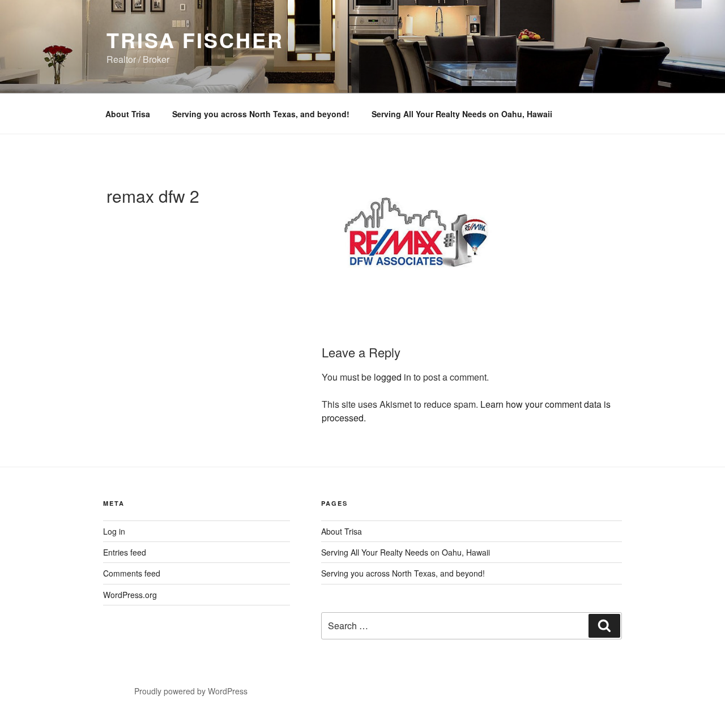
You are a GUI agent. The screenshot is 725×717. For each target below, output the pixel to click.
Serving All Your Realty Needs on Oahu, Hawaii (462, 114)
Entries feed (124, 552)
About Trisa (127, 114)
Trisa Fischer (194, 39)
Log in (114, 531)
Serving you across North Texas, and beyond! (260, 114)
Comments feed (131, 573)
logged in (392, 376)
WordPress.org (130, 594)
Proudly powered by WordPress (191, 691)
